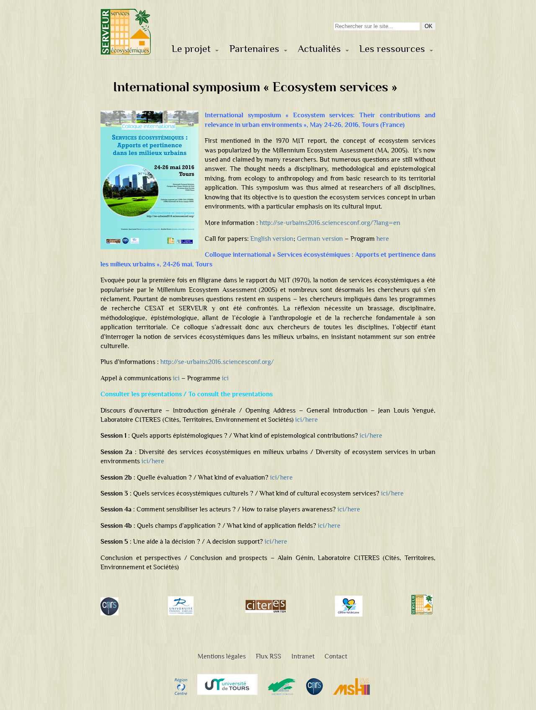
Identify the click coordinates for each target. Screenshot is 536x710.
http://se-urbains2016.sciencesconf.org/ (217, 361)
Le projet (191, 49)
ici (176, 378)
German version (320, 238)
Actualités (319, 49)
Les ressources (392, 49)
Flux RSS (268, 656)
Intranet (302, 656)
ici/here (306, 419)
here (382, 238)
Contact (336, 656)
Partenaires (254, 49)
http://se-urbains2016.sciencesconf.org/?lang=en (330, 222)
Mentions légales (222, 656)
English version (272, 238)
